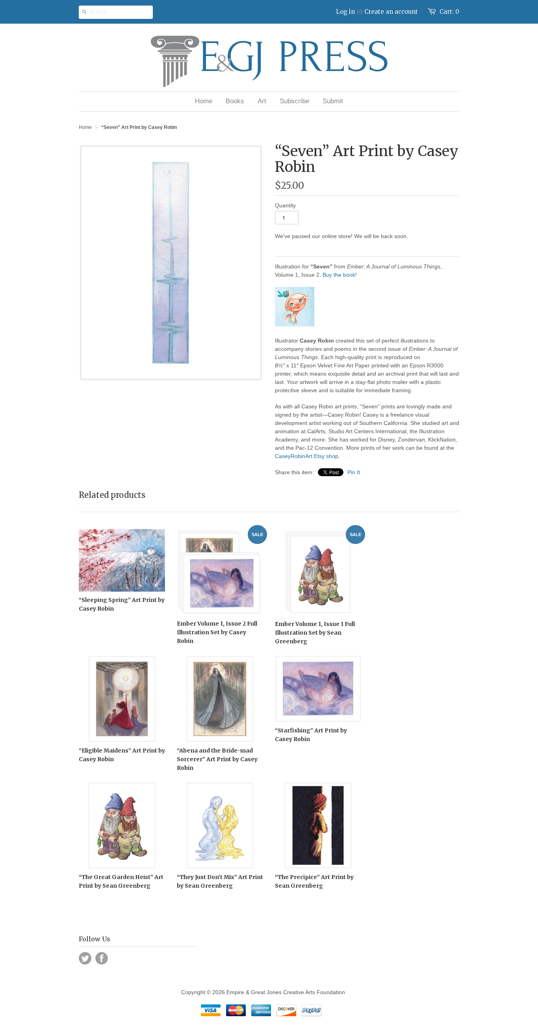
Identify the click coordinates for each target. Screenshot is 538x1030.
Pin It (353, 472)
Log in (345, 11)
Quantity (285, 205)
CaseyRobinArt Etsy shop (306, 456)
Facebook (101, 958)
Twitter (85, 958)
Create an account (391, 11)
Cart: (449, 11)
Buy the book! (340, 275)
